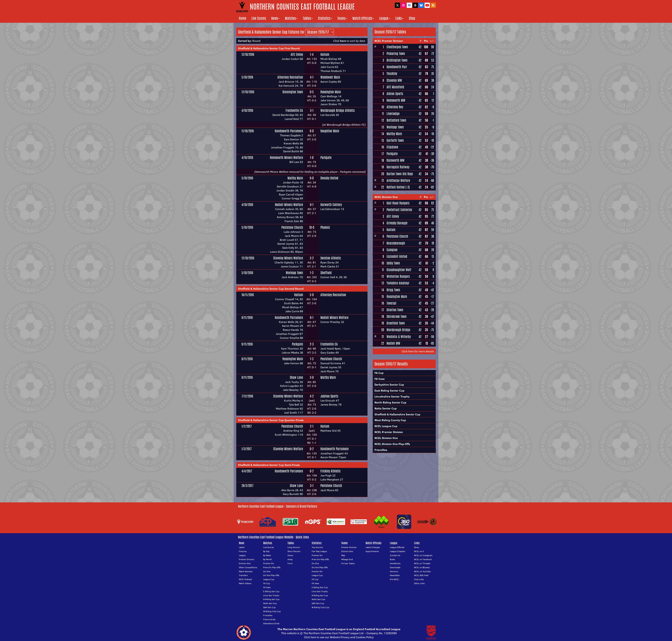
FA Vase (379, 379)
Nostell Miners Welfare (289, 204)
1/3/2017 (246, 448)
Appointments (372, 551)
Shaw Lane (296, 377)
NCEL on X (419, 551)
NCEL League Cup (385, 426)
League (383, 18)
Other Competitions (248, 567)
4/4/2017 (246, 471)
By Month (267, 559)
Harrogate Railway (398, 167)
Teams (341, 18)
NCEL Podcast (245, 579)
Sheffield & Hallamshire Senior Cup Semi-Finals (269, 465)
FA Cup (379, 373)
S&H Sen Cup (269, 607)
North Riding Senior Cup (390, 402)
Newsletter (395, 575)
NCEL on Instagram (423, 555)
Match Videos (245, 583)
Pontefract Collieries (399, 209)
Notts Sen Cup (270, 603)
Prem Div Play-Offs (272, 567)
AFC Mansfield (395, 87)
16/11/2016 (247, 294)
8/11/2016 (247, 317)
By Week (267, 555)
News (274, 18)
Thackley (392, 73)
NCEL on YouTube (422, 571)
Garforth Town (395, 140)
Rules (392, 559)
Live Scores (258, 18)
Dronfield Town (396, 323)
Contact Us (395, 555)
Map (343, 555)
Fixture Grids (269, 619)
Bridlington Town (397, 60)
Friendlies (380, 450)
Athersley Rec (395, 106)
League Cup (268, 579)
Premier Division (246, 559)
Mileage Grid (347, 559)
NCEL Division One (386, 197)
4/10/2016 (247, 110)
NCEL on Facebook (423, 559)
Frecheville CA (294, 110)
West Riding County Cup (390, 420)
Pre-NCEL (394, 579)
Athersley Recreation (290, 77)
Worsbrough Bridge (398, 329)
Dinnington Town (292, 91)
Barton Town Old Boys (400, 173)
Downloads (395, 567)
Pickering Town (396, 53)
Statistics (324, 18)
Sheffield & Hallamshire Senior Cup (397, 414)
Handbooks (395, 563)
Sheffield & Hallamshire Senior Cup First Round (269, 48)
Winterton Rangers (398, 276)
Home (242, 18)
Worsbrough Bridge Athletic (337, 110)
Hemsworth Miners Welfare (286, 157)
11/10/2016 (247, 130)
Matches (290, 18)
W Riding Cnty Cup (272, 611)
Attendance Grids (271, 623)
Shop (412, 18)
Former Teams (348, 563)
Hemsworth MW (396, 100)
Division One (245, 563)
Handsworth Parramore (289, 130)
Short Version (294, 551)
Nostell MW (393, 343)
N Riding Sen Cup (271, 599)
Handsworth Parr (397, 66)
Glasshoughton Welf (399, 269)
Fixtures (243, 551)
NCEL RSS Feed (421, 575)
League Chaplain (397, 551)
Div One (266, 571)
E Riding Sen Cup (271, 591)
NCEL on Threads (422, 563)
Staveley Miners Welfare (288, 258)
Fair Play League (319, 551)
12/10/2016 (247, 54)
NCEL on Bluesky (422, 567)
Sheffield (326, 272)
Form (290, 563)
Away (290, 559)
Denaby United (329, 178)
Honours (394, 571)
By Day (266, 551)
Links (398, 18)
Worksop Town (294, 272)
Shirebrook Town (397, 316)
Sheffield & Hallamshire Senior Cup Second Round (271, 289)
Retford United (396, 187)
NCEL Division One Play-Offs (392, 444)
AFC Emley (297, 54)
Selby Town (393, 263)
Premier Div (268, 563)
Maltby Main (295, 178)
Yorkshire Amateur (398, 283)
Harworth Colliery (331, 204)
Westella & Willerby (399, 336)
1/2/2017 (246, 426)
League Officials (397, 547)
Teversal (391, 303)
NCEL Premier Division (388, 41)
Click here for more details (418, 351)
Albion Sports (395, 93)
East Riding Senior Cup (389, 390)
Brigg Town (393, 289)
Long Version (294, 547)
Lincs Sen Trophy (271, 595)
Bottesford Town (396, 120)
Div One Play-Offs (271, 575)
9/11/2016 (247, 344)
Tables (307, 18)
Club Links (419, 579)
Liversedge (393, 113)
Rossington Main (330, 91)
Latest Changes (373, 547)
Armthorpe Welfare (398, 180)
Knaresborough (396, 243)
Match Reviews (246, 571)
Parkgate (325, 157)
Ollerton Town (395, 309)
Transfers (243, 575)
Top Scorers (317, 547)
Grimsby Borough (397, 223)
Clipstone (392, 147)
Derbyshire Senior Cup (389, 384)
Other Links (419, 583)
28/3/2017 (247, 485)
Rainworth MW (395, 160)
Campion (392, 249)
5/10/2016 (247, 77)
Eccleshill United (397, 256)
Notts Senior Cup (385, 408)
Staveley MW (394, 80)
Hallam (324, 54)
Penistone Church (292, 227)
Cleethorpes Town (397, 46)
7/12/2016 (247, 396)
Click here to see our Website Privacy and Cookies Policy (339, 637)
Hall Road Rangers (398, 203)
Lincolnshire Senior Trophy (392, 396)
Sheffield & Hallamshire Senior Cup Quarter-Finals (271, 420)
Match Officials (362, 18)
